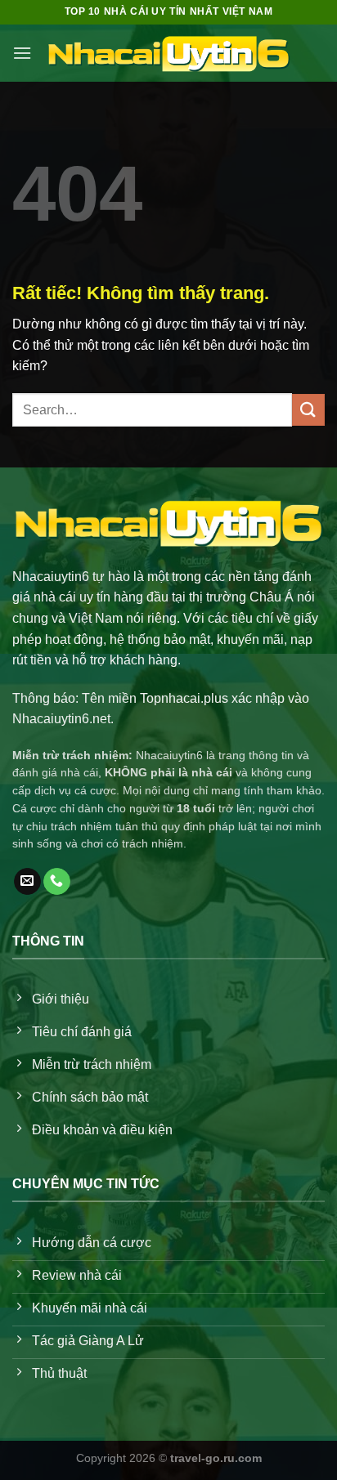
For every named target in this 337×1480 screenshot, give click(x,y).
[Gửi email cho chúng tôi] (27, 882)
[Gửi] (308, 410)
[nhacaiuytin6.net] (168, 53)
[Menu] (22, 53)
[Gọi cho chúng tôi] (56, 882)
